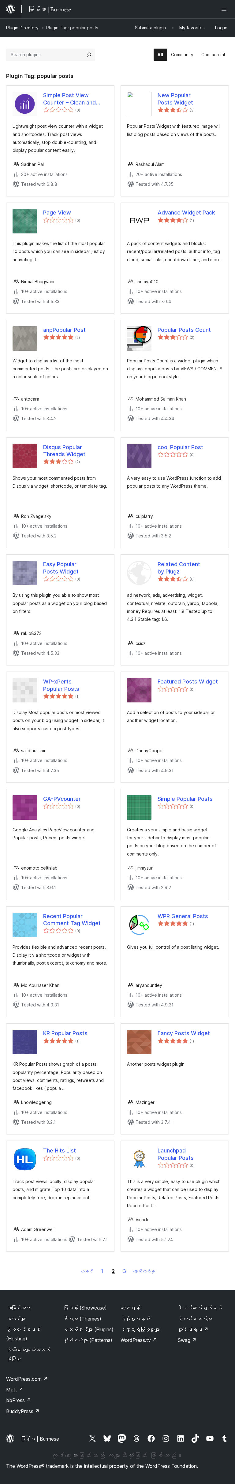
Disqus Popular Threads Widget (64, 450)
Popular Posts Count (184, 330)
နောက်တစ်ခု (144, 1271)
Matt (14, 1390)
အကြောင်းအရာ (18, 1308)
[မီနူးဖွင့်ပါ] (225, 9)
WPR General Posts (183, 916)
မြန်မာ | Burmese (40, 1439)
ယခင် (86, 1271)
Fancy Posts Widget (184, 1033)
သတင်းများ (16, 1319)
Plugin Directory (22, 27)
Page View (57, 212)
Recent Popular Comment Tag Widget (72, 919)
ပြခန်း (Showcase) (85, 1308)
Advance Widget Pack (186, 212)
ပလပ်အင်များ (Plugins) (88, 1329)
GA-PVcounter (62, 799)
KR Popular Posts (65, 1033)
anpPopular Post (64, 330)
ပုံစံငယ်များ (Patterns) (87, 1340)
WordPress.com (27, 1379)
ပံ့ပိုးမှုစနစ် (135, 1319)
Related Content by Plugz (179, 567)
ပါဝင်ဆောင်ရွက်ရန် (200, 1308)
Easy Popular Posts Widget (61, 567)
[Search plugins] (89, 55)
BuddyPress (22, 1411)
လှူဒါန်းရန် (193, 1329)
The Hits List (59, 1150)
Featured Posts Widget (188, 681)
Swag (187, 1340)
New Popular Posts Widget (175, 98)
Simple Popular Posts (185, 799)
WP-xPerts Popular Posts (61, 685)
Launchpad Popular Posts (176, 1154)
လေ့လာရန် (130, 1308)
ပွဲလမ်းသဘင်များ (195, 1319)
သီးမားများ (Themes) (82, 1319)
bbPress (18, 1400)
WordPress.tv (139, 1340)
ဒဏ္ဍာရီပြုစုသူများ (140, 1329)
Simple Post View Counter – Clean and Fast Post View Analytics (75, 99)
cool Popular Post (180, 447)
